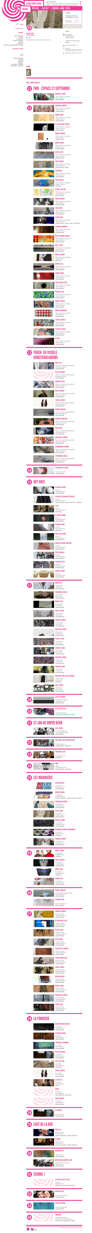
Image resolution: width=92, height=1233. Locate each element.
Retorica (21, 42)
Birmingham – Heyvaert (17, 65)
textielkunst (58, 185)
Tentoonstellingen (18, 35)
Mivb (75, 40)
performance (58, 511)
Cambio (67, 42)
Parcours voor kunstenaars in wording (13, 45)
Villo (78, 40)
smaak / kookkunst (70, 502)
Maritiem (21, 59)
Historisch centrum (18, 58)
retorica (67, 167)
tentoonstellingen (30, 35)
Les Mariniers (68, 34)
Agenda (67, 31)
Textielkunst (20, 43)
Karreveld (20, 61)
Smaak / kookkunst (18, 40)
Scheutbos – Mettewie (17, 64)
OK (76, 21)
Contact (75, 1227)
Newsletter (80, 1227)
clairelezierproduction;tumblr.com (73, 50)
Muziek (21, 37)
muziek (67, 223)
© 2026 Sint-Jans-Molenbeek (66, 1227)
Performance (20, 38)
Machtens (20, 62)
